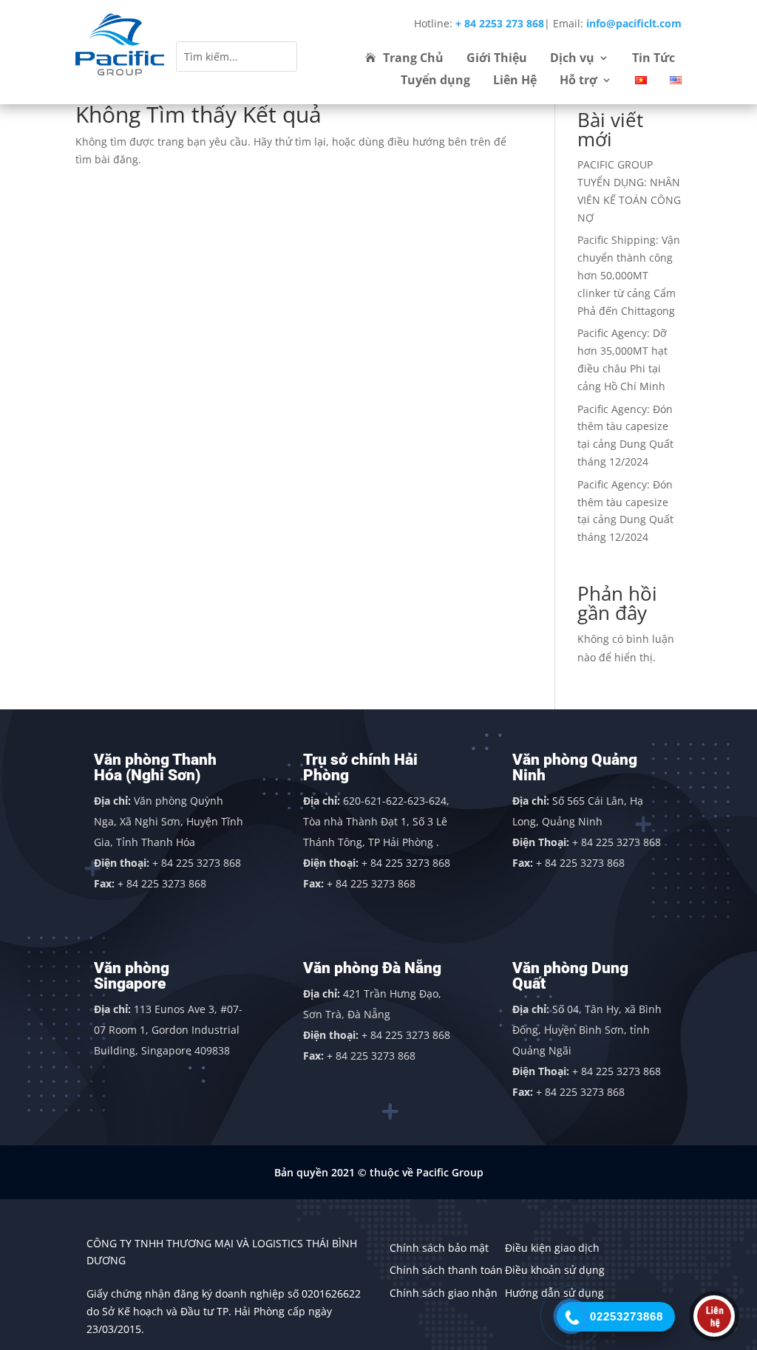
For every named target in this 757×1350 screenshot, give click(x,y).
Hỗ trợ (578, 81)
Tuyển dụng (435, 81)
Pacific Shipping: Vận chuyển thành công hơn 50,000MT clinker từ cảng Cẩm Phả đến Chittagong (628, 275)
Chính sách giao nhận (444, 1293)
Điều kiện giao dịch (552, 1248)
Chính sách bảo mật (439, 1248)
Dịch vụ (572, 59)
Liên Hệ (515, 81)
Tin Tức (653, 59)
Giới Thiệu (496, 59)
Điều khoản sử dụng (555, 1270)
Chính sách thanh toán (446, 1270)
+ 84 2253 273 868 (499, 23)
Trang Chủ (413, 59)
